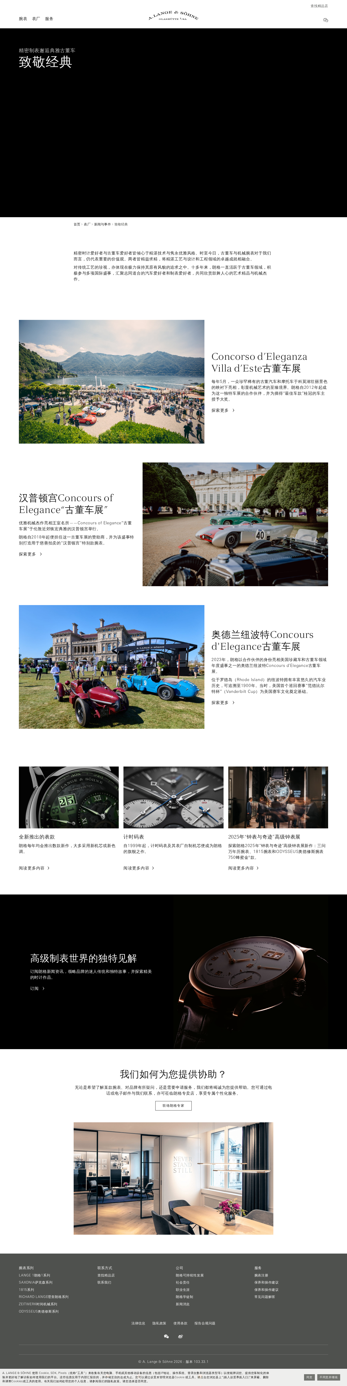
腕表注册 (261, 1275)
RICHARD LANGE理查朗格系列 (44, 1297)
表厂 (36, 18)
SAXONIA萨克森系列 (36, 1282)
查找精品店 (106, 1275)
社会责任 (183, 1282)
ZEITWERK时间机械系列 (38, 1304)
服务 (49, 18)
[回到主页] (173, 15)
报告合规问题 (205, 1323)
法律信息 (138, 1323)
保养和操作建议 (266, 1282)
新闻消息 (183, 1304)
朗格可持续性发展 (190, 1275)
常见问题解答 (264, 1297)
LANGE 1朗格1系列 (34, 1275)
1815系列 (26, 1290)
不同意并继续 (329, 1377)
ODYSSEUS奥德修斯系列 (39, 1311)
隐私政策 (159, 1323)
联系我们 (104, 1282)
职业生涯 (183, 1290)
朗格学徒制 (184, 1297)
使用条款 (180, 1323)
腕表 (23, 18)
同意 (309, 1377)
